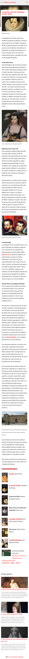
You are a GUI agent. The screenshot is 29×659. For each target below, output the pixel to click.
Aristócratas (5, 562)
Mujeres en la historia (10, 2)
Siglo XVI (18, 562)
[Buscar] (27, 2)
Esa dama (11, 474)
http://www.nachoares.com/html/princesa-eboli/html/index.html (14, 558)
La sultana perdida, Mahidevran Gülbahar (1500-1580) (14, 589)
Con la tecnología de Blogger (15, 657)
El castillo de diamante (15, 540)
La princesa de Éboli (14, 485)
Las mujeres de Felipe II (15, 519)
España (12, 562)
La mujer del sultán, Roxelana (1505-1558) (11, 614)
